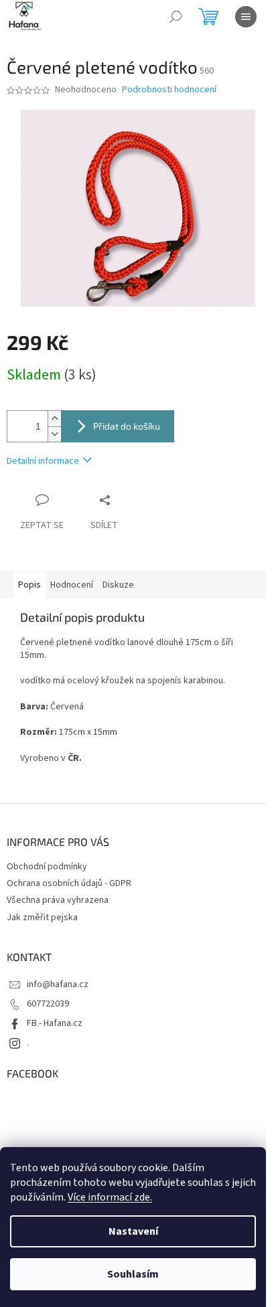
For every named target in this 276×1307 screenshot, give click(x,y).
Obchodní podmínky (47, 866)
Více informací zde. (110, 1197)
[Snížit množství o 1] (54, 434)
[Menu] (245, 16)
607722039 (48, 1004)
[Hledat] (175, 16)
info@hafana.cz (57, 984)
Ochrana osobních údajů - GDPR (69, 883)
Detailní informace (43, 461)
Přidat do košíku (126, 426)
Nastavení (133, 1231)
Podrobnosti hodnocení (169, 90)
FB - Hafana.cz (54, 1023)
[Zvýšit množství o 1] (54, 418)
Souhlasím (133, 1274)
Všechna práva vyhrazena (58, 900)
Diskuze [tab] (118, 585)
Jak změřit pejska (42, 917)
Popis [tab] (29, 585)
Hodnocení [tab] (71, 585)
